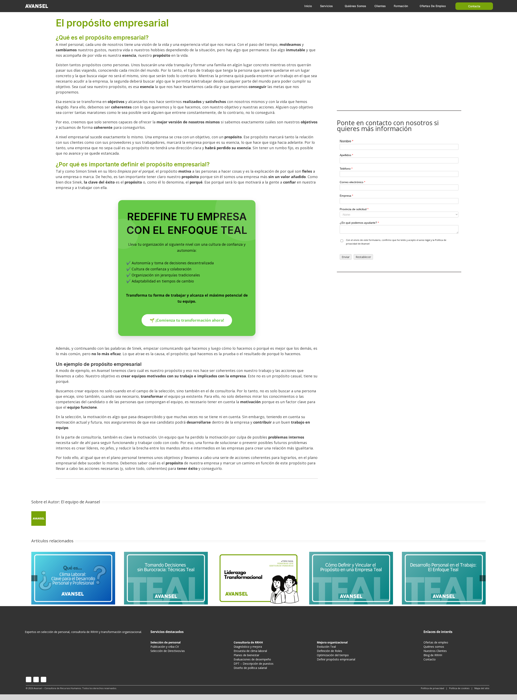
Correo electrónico (352, 182)
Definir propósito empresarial (336, 659)
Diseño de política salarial (250, 668)
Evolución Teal (326, 647)
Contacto (429, 659)
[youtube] (36, 679)
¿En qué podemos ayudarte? (359, 222)
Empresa (346, 195)
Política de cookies (459, 688)
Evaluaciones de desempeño (252, 659)
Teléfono (346, 168)
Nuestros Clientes (435, 651)
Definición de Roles (329, 651)
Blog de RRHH (432, 655)
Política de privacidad (432, 688)
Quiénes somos (433, 647)
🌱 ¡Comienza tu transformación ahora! (187, 320)
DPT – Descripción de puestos (253, 663)
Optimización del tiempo (333, 655)
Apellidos (346, 155)
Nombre (346, 141)
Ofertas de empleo (435, 642)
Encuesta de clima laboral (250, 651)
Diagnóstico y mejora (248, 647)
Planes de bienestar (246, 655)
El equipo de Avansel (80, 502)
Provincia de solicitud (354, 209)
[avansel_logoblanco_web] (36, 4)
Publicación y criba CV (164, 647)
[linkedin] (43, 679)
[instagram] (28, 679)
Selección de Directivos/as (167, 651)
